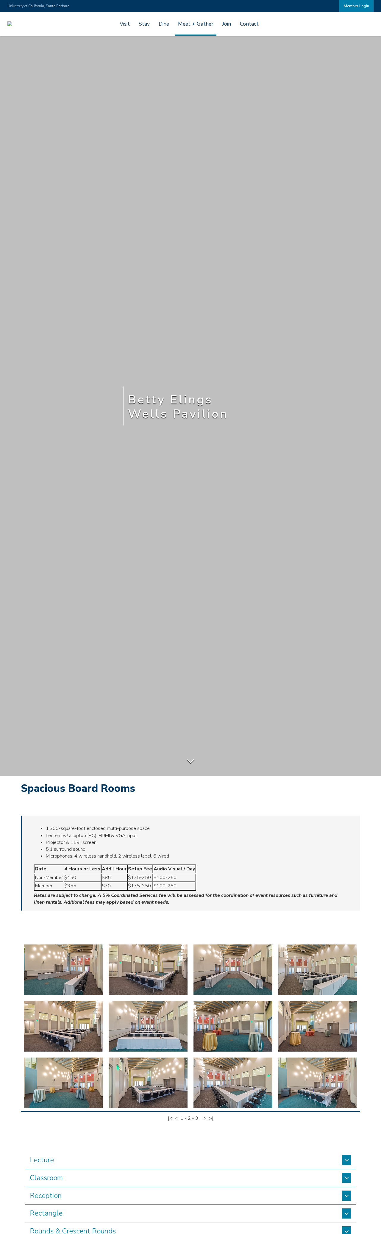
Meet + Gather (195, 23)
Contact (249, 23)
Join (226, 23)
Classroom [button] (46, 1178)
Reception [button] (46, 1195)
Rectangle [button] (46, 1213)
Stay (144, 23)
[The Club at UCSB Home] (9, 23)
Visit (125, 23)
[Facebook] (38, 5)
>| (211, 1118)
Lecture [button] (42, 1160)
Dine (164, 23)
